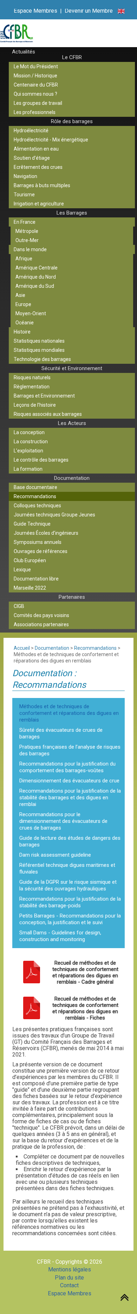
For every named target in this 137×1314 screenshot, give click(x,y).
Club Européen (30, 560)
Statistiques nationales (39, 341)
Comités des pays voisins (41, 615)
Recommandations (35, 496)
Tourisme (24, 194)
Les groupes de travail (38, 103)
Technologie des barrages (42, 359)
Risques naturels (32, 377)
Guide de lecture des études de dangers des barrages (69, 841)
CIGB (19, 606)
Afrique (23, 258)
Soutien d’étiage (32, 158)
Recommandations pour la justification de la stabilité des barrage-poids (70, 902)
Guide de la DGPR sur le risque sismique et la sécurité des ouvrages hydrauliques (68, 885)
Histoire (22, 332)
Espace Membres (35, 10)
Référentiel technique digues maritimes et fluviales (67, 868)
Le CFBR (72, 57)
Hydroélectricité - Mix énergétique (51, 139)
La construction (31, 441)
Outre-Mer (27, 240)
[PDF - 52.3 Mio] (32, 1008)
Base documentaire (35, 487)
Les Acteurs (72, 423)
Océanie (24, 322)
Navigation (25, 176)
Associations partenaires (41, 624)
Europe (23, 304)
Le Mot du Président (36, 66)
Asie (20, 295)
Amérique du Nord (35, 277)
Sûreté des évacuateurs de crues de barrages (61, 733)
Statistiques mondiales (39, 350)
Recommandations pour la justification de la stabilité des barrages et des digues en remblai (70, 797)
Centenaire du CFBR (36, 85)
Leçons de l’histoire (35, 405)
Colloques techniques (37, 505)
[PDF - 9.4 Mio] (32, 972)
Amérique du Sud (34, 286)
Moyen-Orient (30, 313)
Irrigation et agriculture (39, 204)
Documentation (72, 478)
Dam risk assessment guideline (55, 855)
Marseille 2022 (30, 588)
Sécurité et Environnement (71, 368)
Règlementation (32, 386)
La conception (29, 432)
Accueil (22, 648)
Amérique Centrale (36, 268)
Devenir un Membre (89, 10)
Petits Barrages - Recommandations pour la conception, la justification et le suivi (70, 919)
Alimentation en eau (36, 149)
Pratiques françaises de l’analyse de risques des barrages (69, 750)
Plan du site (69, 1277)
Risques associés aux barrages (48, 414)
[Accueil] (68, 33)
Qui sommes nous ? (35, 94)
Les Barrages (72, 213)
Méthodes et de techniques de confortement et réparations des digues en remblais (69, 713)
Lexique (22, 569)
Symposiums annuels (37, 542)
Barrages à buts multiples (42, 185)
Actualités (23, 52)
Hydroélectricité (31, 130)
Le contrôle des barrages (41, 460)
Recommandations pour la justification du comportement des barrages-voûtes (67, 767)
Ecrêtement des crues (38, 167)
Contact (69, 1285)
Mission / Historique (35, 75)
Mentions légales (69, 1269)
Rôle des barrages (72, 121)
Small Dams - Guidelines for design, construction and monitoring (60, 935)
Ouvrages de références (40, 551)
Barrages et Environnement (44, 396)
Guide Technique (32, 524)
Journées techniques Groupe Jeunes (54, 515)
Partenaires (72, 597)
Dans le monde (30, 249)
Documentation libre (36, 579)
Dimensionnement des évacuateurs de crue (69, 780)
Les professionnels (35, 112)
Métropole (26, 231)
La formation (28, 469)
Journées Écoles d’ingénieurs (46, 533)
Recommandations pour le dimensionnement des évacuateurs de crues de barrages (63, 821)
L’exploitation (28, 450)
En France (24, 222)
